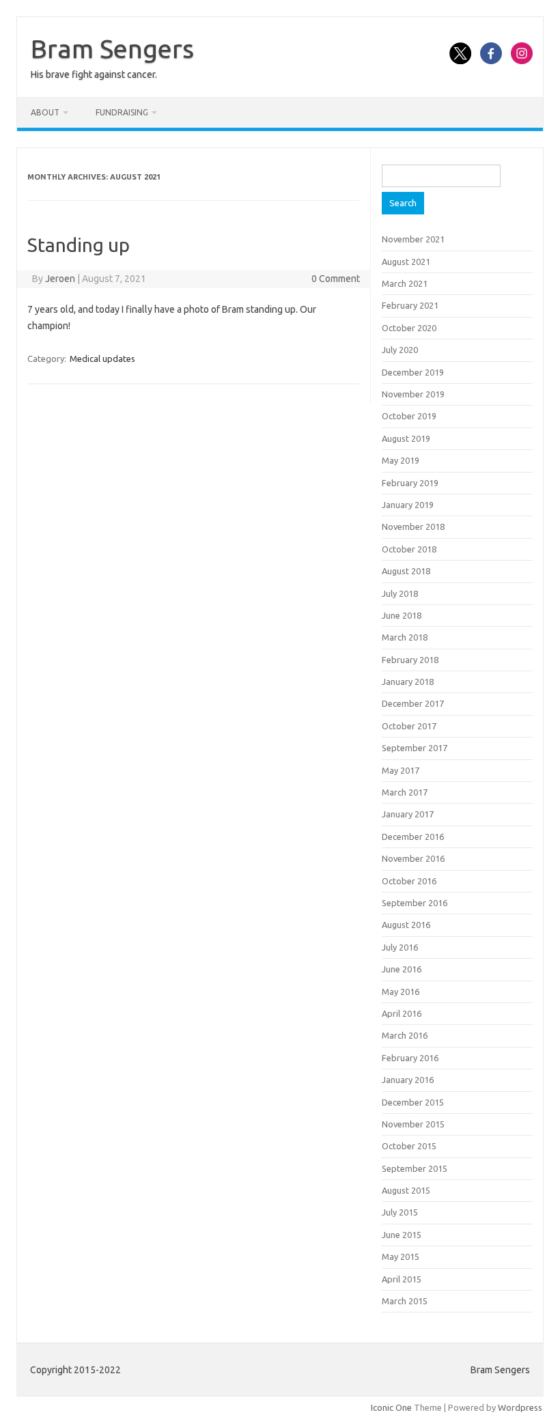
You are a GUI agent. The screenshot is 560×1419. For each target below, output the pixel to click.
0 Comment (335, 278)
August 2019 (406, 438)
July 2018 (400, 593)
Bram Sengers (112, 48)
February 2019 (410, 483)
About (45, 112)
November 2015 (413, 1124)
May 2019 (400, 460)
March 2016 (405, 1035)
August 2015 (406, 1190)
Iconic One (391, 1407)
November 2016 (413, 858)
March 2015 (405, 1301)
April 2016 (401, 1013)
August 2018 (406, 571)
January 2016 (408, 1079)
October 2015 (409, 1146)
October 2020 (409, 328)
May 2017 (400, 770)
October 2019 (409, 416)
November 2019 (413, 394)
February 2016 (410, 1058)
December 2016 (413, 836)
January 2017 (408, 814)
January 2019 (408, 504)
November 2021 (413, 239)
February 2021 (410, 305)
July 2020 (400, 349)
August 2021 (406, 261)
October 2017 (409, 726)
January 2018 (408, 681)
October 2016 (409, 881)
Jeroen (60, 278)
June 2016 (401, 969)
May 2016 (400, 991)
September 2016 (414, 903)
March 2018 (405, 637)
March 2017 (405, 792)
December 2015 (413, 1102)
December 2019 (413, 372)
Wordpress (520, 1407)
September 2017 (414, 748)
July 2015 (400, 1212)
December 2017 (413, 703)
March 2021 (405, 283)
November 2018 (413, 526)
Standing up (78, 244)
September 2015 (414, 1168)
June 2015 (401, 1234)
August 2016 (406, 924)
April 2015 (401, 1279)
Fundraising (122, 112)
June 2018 (401, 615)
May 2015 (400, 1256)
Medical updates (102, 358)
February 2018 (410, 659)
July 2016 (400, 947)
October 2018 (409, 549)
